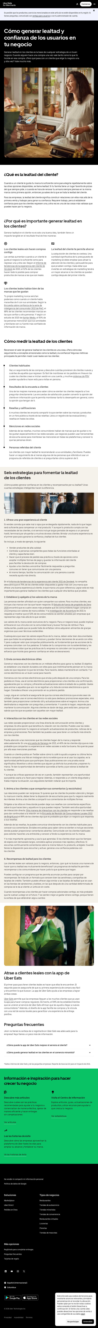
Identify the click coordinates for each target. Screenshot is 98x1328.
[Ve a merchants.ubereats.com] (9, 4)
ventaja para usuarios (41, 16)
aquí (83, 1314)
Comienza (86, 4)
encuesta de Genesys (38, 743)
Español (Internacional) (17, 1283)
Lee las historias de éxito (17, 1136)
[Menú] (94, 4)
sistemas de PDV (81, 376)
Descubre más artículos (17, 1097)
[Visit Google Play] (13, 1298)
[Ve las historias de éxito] (5, 1130)
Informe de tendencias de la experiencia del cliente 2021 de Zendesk (41, 581)
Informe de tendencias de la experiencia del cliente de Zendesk (25, 266)
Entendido (87, 1322)
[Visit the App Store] (30, 1298)
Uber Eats (8, 999)
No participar (73, 1322)
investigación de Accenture (63, 611)
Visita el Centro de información (68, 1097)
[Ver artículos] (5, 1092)
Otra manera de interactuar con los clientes (47, 810)
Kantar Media (29, 318)
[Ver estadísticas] (52, 1092)
